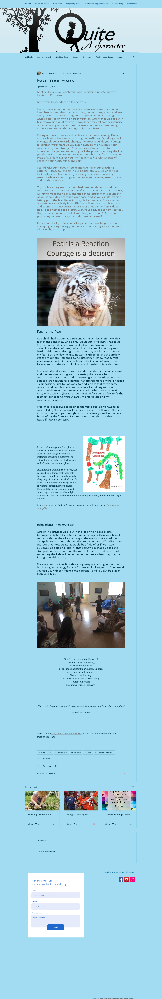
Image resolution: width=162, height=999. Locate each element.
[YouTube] (126, 879)
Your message (37, 913)
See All (134, 787)
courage (88, 752)
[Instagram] (132, 879)
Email (34, 890)
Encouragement (44, 57)
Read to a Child (62, 57)
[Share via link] (55, 766)
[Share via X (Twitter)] (44, 766)
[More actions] (123, 73)
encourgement (61, 752)
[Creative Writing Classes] (119, 800)
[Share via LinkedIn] (50, 766)
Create (75, 57)
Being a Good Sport (77, 814)
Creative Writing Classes (117, 814)
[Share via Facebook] (38, 766)
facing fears (76, 752)
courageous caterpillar (104, 752)
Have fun (87, 57)
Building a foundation (39, 814)
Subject (34, 901)
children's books (45, 752)
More (120, 57)
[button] (133, 57)
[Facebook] (121, 879)
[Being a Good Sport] (81, 800)
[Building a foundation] (42, 800)
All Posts (29, 57)
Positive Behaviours (104, 57)
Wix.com (130, 998)
